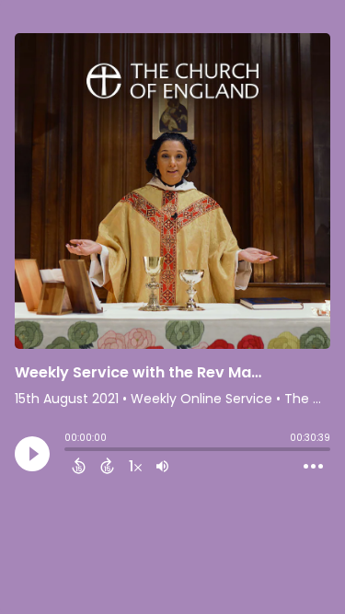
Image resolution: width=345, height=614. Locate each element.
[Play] (32, 453)
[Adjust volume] (162, 466)
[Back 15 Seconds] (78, 466)
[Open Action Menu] (313, 467)
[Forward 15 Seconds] (107, 466)
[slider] (69, 451)
